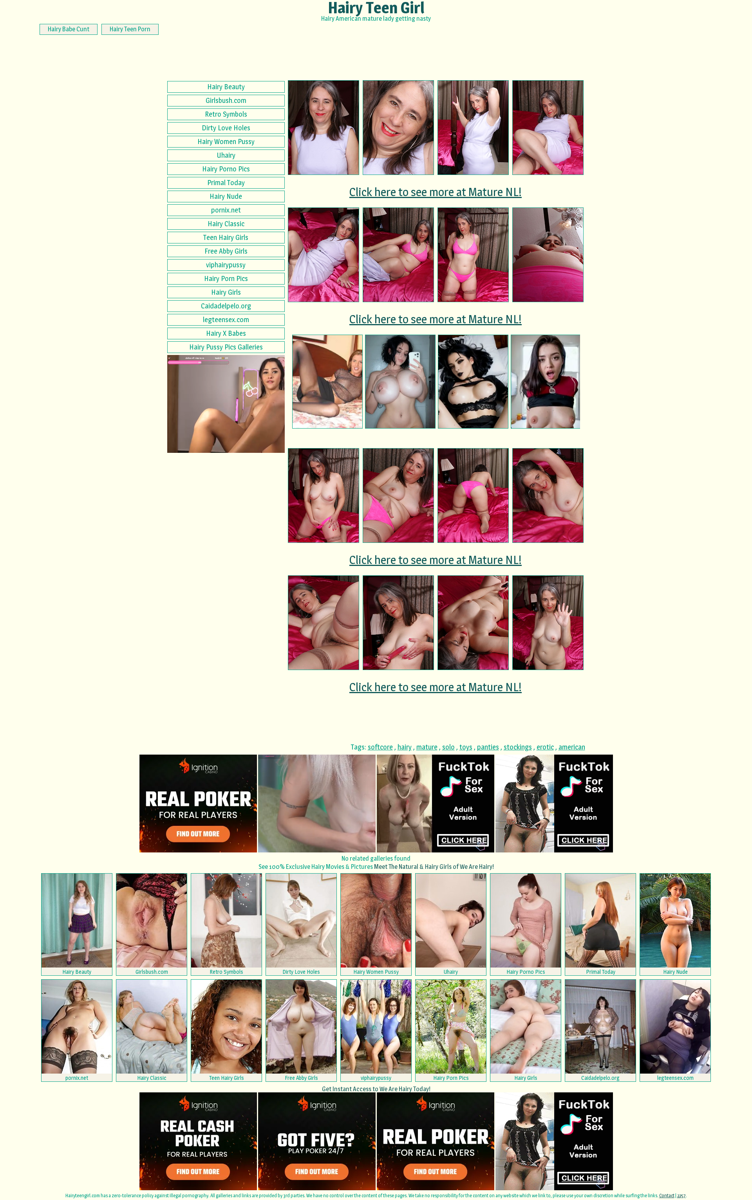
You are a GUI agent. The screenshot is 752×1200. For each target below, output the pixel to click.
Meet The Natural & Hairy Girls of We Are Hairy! (434, 866)
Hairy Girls (226, 292)
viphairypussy (226, 265)
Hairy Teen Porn (130, 29)
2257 (681, 1195)
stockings (518, 747)
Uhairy (226, 155)
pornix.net (226, 210)
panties (488, 747)
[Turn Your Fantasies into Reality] (546, 382)
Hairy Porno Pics (226, 169)
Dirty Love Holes (226, 128)
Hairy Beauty (226, 87)
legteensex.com (226, 319)
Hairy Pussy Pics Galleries (226, 347)
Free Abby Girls (226, 251)
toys (465, 747)
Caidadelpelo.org (226, 306)
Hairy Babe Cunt (68, 29)
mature (426, 747)
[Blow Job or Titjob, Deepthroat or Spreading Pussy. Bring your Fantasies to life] (400, 382)
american (572, 747)
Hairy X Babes (226, 333)
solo (448, 747)
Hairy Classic (226, 224)
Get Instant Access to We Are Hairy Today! (376, 1089)
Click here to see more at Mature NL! (435, 192)
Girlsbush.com (226, 100)
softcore (380, 747)
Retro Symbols (226, 114)
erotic (545, 747)
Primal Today (226, 182)
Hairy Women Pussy (226, 141)
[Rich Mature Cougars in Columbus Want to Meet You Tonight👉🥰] (327, 382)
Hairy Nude (226, 196)
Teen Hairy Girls (225, 237)
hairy (405, 747)
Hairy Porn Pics (226, 278)
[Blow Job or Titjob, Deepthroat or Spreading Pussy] (473, 382)
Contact (666, 1195)
